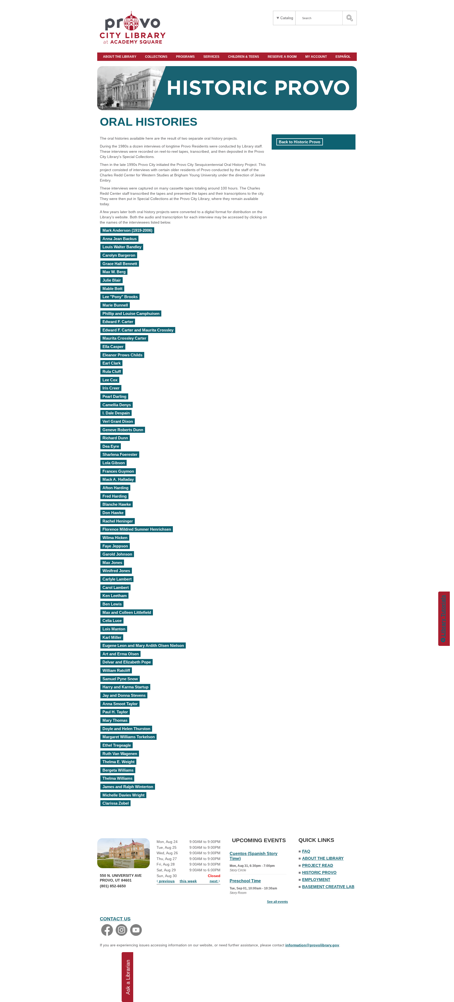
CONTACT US (115, 918)
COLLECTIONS (156, 56)
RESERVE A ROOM (282, 56)
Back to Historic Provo (299, 142)
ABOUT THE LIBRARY (120, 56)
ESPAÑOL (343, 56)
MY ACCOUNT (316, 56)
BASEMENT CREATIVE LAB (328, 886)
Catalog (286, 18)
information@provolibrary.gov (312, 945)
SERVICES (211, 56)
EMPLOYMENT (316, 879)
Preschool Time (245, 881)
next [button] (214, 881)
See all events (277, 902)
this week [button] (188, 881)
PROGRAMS (185, 56)
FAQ (306, 851)
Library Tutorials (443, 616)
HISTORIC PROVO (319, 872)
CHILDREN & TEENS (244, 56)
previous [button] (166, 881)
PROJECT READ (317, 865)
